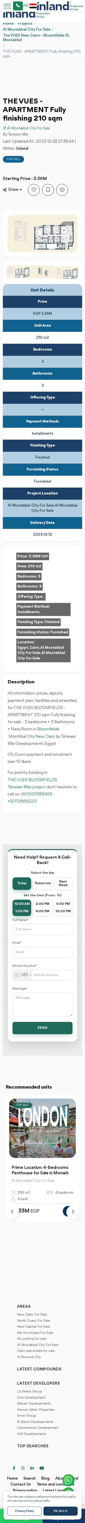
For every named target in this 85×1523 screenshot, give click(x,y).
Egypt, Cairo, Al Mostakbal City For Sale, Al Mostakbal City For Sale (41, 653)
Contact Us (20, 1484)
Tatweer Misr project (27, 787)
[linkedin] (32, 1469)
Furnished (59, 632)
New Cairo (45, 736)
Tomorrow (42, 883)
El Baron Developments (35, 1422)
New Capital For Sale (33, 1327)
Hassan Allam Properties (36, 1410)
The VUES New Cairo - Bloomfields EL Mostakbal (36, 37)
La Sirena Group (29, 1391)
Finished (52, 622)
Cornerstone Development (37, 1428)
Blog (45, 1478)
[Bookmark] (48, 190)
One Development (31, 1398)
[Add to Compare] (62, 190)
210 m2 (34, 566)
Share (13, 190)
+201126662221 (22, 801)
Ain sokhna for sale (31, 1339)
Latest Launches (57, 1491)
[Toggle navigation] (6, 6)
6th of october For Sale (35, 1333)
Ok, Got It (61, 1511)
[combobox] (22, 975)
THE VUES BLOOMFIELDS (32, 780)
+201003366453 (36, 794)
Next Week (63, 883)
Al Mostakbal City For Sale (26, 30)
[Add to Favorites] (34, 190)
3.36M (38, 556)
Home (8, 24)
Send (43, 1028)
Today (21, 883)
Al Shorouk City (29, 1357)
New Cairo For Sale (32, 1314)
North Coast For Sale (33, 1321)
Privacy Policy (24, 1511)
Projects (25, 24)
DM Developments (31, 1434)
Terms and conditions (56, 1484)
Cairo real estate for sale (36, 1351)
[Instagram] (23, 1469)
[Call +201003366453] (12, 5)
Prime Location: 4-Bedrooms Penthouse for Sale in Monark (40, 1170)
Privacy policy (25, 1491)
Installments (28, 612)
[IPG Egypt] (60, 6)
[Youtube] (41, 1469)
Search (29, 1478)
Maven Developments (34, 1403)
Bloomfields (48, 729)
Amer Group (26, 1416)
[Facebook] (14, 1469)
